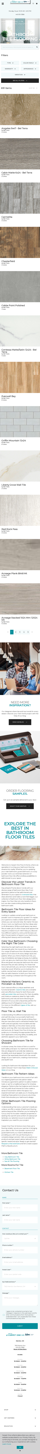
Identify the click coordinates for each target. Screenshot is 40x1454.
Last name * (6, 1215)
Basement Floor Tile (12, 1168)
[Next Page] (32, 632)
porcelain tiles (11, 994)
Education (8, 1426)
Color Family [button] (28, 63)
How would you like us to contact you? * (15, 1234)
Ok (20, 1447)
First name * (6, 1203)
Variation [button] (19, 74)
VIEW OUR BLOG (18, 722)
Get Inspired (9, 1418)
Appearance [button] (28, 69)
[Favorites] (33, 4)
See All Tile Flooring (11, 1161)
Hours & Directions (20, 1349)
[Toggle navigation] (2, 3)
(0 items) (36, 3)
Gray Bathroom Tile (11, 1157)
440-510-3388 (20, 14)
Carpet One (5, 21)
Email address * (7, 1257)
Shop (6, 1410)
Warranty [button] (9, 69)
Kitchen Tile (8, 1172)
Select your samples (18, 806)
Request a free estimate (10, 1144)
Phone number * (7, 1245)
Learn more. (6, 1444)
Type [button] (9, 63)
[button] (30, 4)
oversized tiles (27, 894)
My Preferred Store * (9, 1281)
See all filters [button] (18, 80)
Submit (20, 1326)
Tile (21, 21)
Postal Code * (6, 1269)
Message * (5, 1293)
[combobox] (18, 47)
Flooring (14, 21)
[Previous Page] (8, 632)
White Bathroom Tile (12, 1159)
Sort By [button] (32, 88)
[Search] (37, 47)
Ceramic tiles (20, 990)
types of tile (25, 1005)
